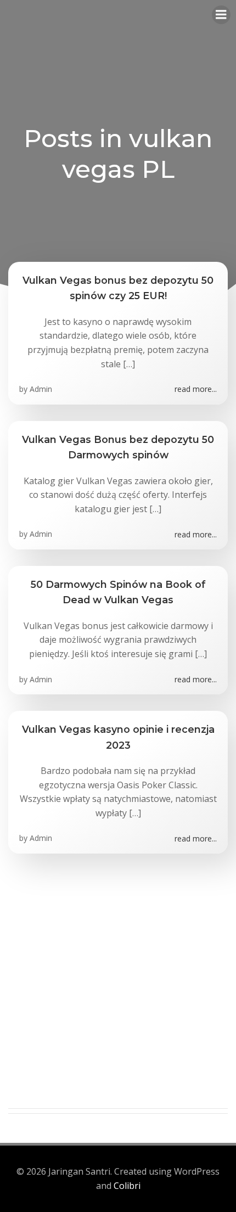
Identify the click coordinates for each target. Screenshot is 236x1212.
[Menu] (221, 14)
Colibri (127, 1186)
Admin (41, 389)
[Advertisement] (118, 990)
